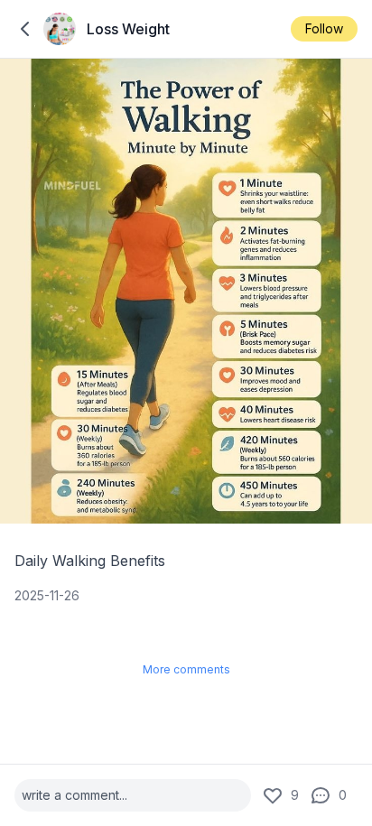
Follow (324, 28)
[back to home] (25, 29)
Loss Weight (128, 29)
